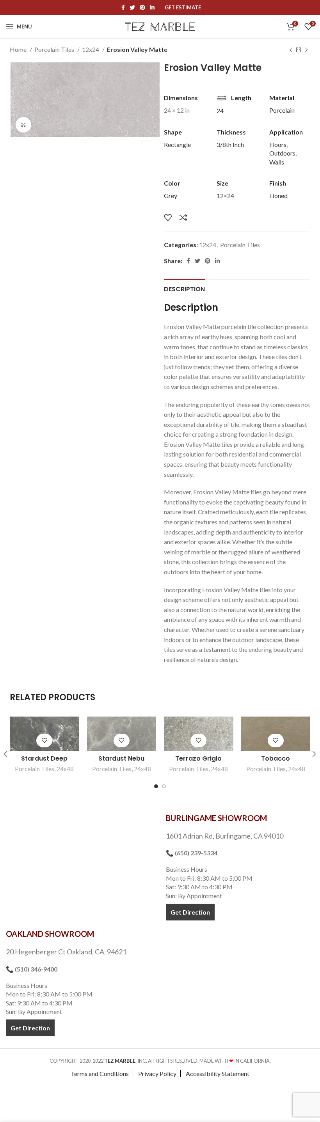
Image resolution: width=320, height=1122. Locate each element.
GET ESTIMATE (183, 8)
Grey (170, 195)
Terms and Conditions (100, 1073)
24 (220, 110)
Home (19, 49)
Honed (278, 195)
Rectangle (177, 144)
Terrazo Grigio (198, 758)
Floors (277, 144)
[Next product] (306, 50)
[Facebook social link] (123, 7)
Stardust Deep (44, 758)
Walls (276, 162)
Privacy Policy (157, 1073)
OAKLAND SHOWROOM (50, 933)
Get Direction (190, 912)
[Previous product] (291, 50)
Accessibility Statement (217, 1073)
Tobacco (275, 758)
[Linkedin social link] (152, 7)
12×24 (225, 195)
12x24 (91, 49)
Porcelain (282, 110)
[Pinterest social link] (142, 7)
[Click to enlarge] (23, 125)
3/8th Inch (230, 144)
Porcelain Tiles (54, 49)
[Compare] (183, 217)
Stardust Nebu (121, 758)
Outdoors (282, 153)
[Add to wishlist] (168, 217)
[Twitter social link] (132, 7)
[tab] (184, 288)
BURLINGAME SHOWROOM (216, 818)
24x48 (65, 768)
